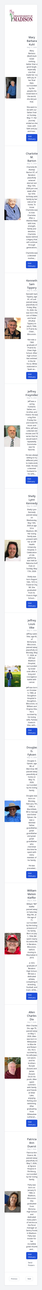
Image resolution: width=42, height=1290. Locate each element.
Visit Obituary (32, 137)
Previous (14, 1279)
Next (29, 1279)
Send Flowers (31, 1264)
